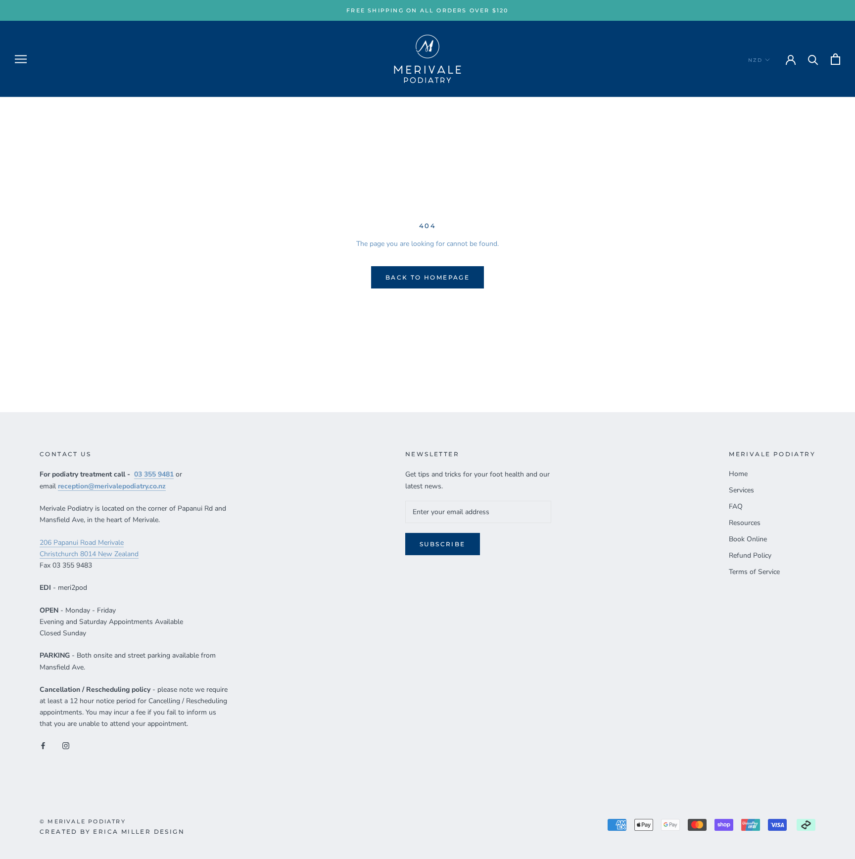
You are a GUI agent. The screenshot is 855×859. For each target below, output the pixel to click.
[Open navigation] (21, 59)
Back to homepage (427, 277)
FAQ (736, 506)
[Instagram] (65, 745)
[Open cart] (835, 59)
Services (741, 490)
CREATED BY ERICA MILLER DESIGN (112, 831)
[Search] (813, 59)
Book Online (748, 539)
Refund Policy (750, 555)
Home (738, 473)
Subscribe (443, 544)
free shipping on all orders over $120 (427, 10)
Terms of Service (754, 571)
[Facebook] (43, 745)
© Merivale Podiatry (83, 821)
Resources (744, 522)
